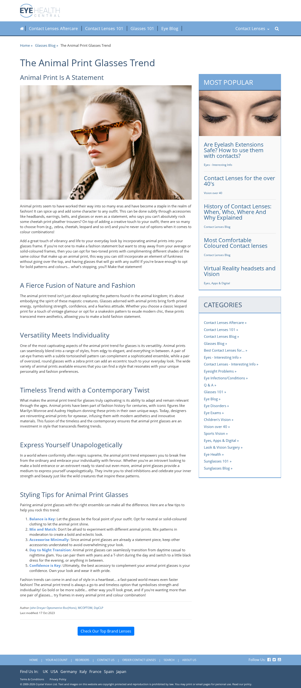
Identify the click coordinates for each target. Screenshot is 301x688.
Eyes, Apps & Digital (217, 283)
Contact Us (106, 660)
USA (54, 671)
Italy (83, 671)
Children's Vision (217, 419)
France (95, 671)
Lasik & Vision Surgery (222, 447)
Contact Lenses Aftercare (53, 28)
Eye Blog (169, 28)
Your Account (56, 660)
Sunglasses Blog (217, 468)
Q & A (209, 385)
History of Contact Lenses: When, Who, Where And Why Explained (237, 211)
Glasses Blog (45, 45)
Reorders (82, 660)
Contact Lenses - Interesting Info (230, 364)
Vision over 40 (213, 193)
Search (169, 660)
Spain (109, 671)
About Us (189, 660)
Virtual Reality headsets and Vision (240, 271)
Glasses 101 (142, 28)
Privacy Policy (58, 679)
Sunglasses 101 (216, 461)
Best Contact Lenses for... (224, 350)
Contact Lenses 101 (104, 28)
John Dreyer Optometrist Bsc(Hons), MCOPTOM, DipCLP (66, 608)
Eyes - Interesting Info (218, 165)
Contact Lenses (250, 28)
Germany (68, 671)
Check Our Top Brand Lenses (106, 631)
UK (45, 671)
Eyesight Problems (219, 371)
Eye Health (212, 454)
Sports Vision (214, 433)
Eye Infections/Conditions (224, 378)
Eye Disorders (215, 405)
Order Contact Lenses (139, 660)
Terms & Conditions (32, 679)
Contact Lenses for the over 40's (239, 180)
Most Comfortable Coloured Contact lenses (235, 242)
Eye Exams (212, 412)
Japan (121, 671)
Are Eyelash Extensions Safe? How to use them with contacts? (233, 149)
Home (25, 45)
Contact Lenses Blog (217, 227)
